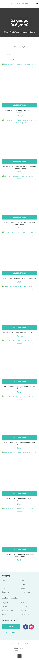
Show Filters (11, 55)
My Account (11, 632)
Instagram (31, 627)
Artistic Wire (14, 32)
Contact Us (24, 614)
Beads (4, 580)
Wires (6, 32)
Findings (23, 580)
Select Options (19, 105)
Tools (22, 588)
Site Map (14, 643)
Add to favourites (34, 66)
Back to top (21, 643)
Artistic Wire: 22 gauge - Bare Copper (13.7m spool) (19, 555)
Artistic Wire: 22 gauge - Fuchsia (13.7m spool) (19, 387)
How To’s (23, 603)
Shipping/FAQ (7, 611)
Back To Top (20, 656)
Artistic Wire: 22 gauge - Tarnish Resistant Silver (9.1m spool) (19, 167)
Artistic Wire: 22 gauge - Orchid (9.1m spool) (19, 499)
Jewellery (5, 592)
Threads (23, 584)
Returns (23, 611)
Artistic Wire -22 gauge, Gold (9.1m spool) (19, 278)
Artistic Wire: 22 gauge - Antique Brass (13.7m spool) (19, 223)
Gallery (4, 607)
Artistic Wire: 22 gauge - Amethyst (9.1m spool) (19, 443)
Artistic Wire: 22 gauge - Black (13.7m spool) (19, 111)
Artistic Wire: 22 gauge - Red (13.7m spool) (19, 332)
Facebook (25, 627)
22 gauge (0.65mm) (28, 32)
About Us (23, 607)
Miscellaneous (25, 592)
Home (8, 643)
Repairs (5, 614)
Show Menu (4, 4)
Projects (5, 603)
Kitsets (4, 588)
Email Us (11, 626)
